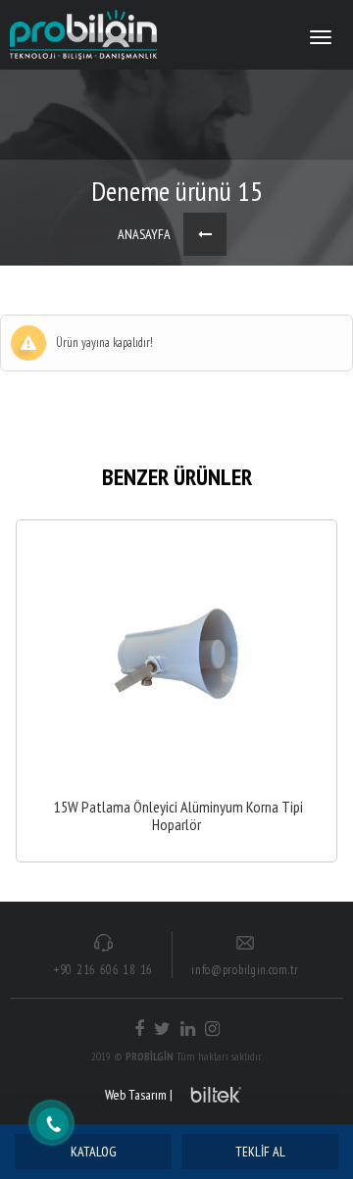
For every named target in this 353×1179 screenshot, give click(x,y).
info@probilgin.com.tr (245, 969)
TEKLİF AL (260, 1151)
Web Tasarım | (139, 1095)
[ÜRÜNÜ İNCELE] (176, 690)
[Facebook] (139, 1029)
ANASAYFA (144, 234)
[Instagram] (212, 1029)
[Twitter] (162, 1029)
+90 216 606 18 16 (103, 969)
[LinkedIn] (187, 1029)
